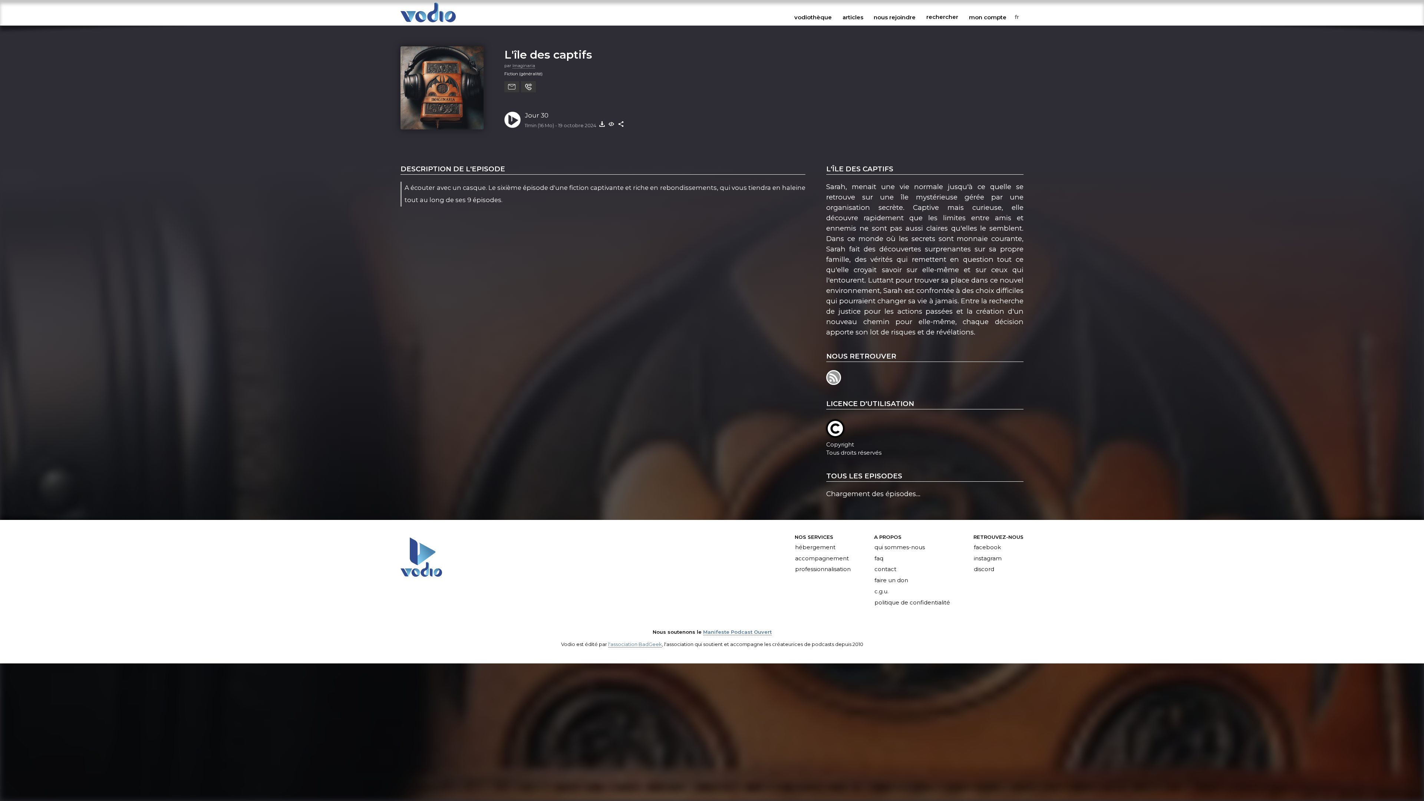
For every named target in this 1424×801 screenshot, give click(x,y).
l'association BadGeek (635, 644)
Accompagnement (822, 558)
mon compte (987, 17)
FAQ (878, 558)
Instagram (988, 558)
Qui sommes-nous (899, 547)
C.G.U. (881, 592)
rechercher (942, 17)
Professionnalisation (823, 569)
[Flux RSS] (834, 382)
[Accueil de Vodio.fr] (428, 23)
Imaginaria (523, 65)
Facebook (987, 547)
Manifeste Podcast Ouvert (737, 632)
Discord (984, 569)
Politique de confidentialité (912, 603)
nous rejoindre (895, 17)
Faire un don (891, 580)
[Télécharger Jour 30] (602, 124)
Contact (885, 569)
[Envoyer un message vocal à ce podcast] (528, 86)
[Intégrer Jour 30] (611, 124)
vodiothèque (813, 17)
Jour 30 (536, 115)
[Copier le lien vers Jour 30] (621, 124)
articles (853, 17)
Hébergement (815, 547)
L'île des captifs (548, 54)
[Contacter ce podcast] (511, 86)
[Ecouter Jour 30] (512, 120)
